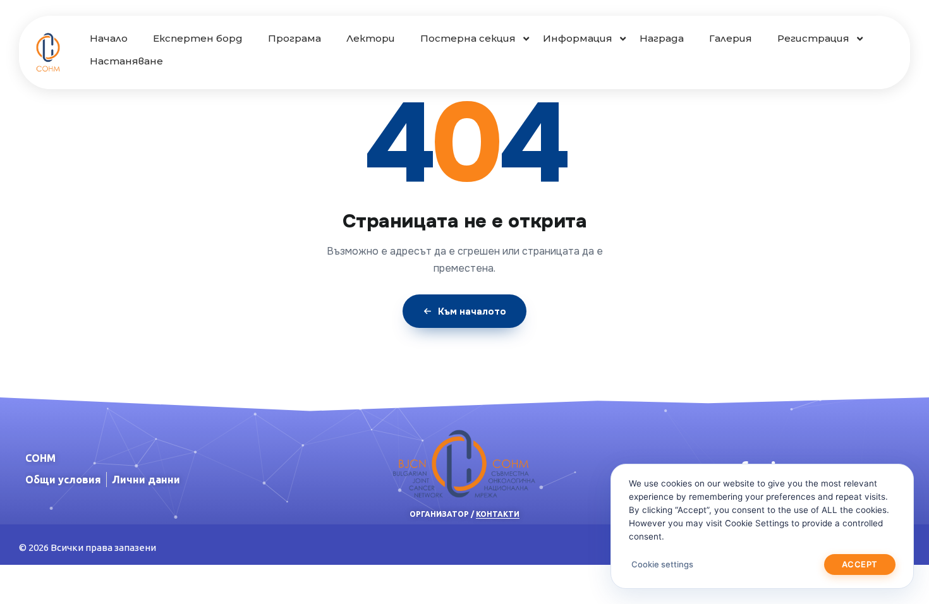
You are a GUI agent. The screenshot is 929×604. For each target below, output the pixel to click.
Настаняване (126, 61)
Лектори (370, 38)
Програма (294, 38)
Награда (662, 38)
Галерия (730, 38)
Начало (109, 38)
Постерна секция (468, 38)
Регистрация (813, 38)
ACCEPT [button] (860, 564)
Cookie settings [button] (662, 564)
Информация (577, 38)
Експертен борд (198, 38)
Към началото (472, 311)
